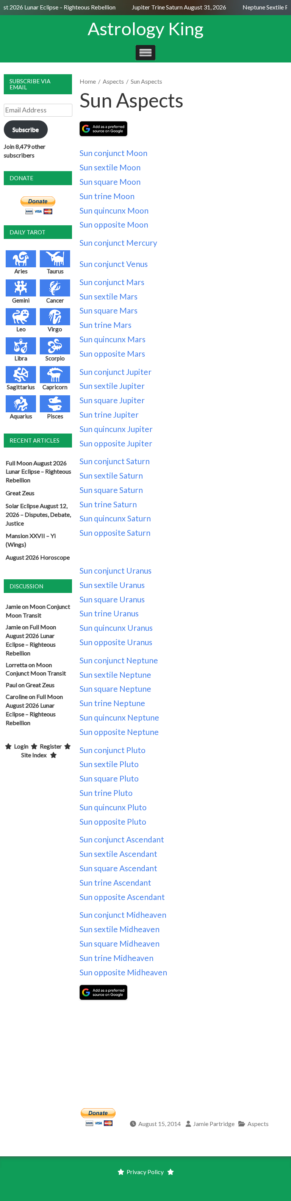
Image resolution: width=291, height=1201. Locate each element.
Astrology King (145, 28)
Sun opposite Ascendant (122, 897)
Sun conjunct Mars (112, 282)
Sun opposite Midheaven (123, 972)
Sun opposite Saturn (115, 532)
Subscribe (26, 129)
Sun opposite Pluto (113, 821)
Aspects (113, 81)
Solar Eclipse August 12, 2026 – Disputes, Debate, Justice (38, 514)
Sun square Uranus (112, 599)
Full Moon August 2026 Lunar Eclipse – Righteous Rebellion (38, 471)
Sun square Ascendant (118, 868)
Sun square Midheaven (120, 943)
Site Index (34, 754)
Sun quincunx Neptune (119, 717)
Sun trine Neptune (112, 703)
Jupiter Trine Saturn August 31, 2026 (176, 7)
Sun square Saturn (111, 489)
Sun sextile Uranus (112, 585)
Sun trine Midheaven (116, 957)
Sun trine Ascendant (115, 882)
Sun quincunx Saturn (115, 518)
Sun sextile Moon (110, 167)
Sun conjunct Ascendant (122, 839)
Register (51, 746)
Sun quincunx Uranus (116, 627)
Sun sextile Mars (109, 296)
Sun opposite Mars (112, 353)
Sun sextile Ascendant (118, 853)
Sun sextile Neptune (115, 674)
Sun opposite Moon (114, 224)
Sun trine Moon (107, 196)
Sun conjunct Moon (113, 153)
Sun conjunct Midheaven (123, 914)
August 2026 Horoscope (38, 557)
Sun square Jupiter (112, 400)
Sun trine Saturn (108, 504)
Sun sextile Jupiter (112, 385)
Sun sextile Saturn (111, 475)
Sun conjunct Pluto (113, 750)
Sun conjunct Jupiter (116, 371)
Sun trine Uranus (109, 613)
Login (21, 746)
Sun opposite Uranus (116, 642)
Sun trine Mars (105, 324)
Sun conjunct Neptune (119, 660)
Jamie (13, 606)
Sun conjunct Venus (114, 263)
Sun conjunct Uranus (116, 570)
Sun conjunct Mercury (118, 242)
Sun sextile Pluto (109, 764)
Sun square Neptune (115, 688)
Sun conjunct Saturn (115, 461)
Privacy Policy (145, 1171)
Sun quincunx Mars (113, 339)
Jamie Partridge (214, 1123)
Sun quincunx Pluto (113, 807)
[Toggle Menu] (145, 52)
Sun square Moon (110, 181)
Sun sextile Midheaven (120, 929)
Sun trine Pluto (106, 792)
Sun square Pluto (109, 778)
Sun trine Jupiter (109, 414)
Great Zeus (20, 492)
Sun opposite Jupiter (116, 443)
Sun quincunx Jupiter (116, 429)
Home (88, 81)
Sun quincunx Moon (114, 210)
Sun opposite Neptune (119, 731)
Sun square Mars (109, 310)
